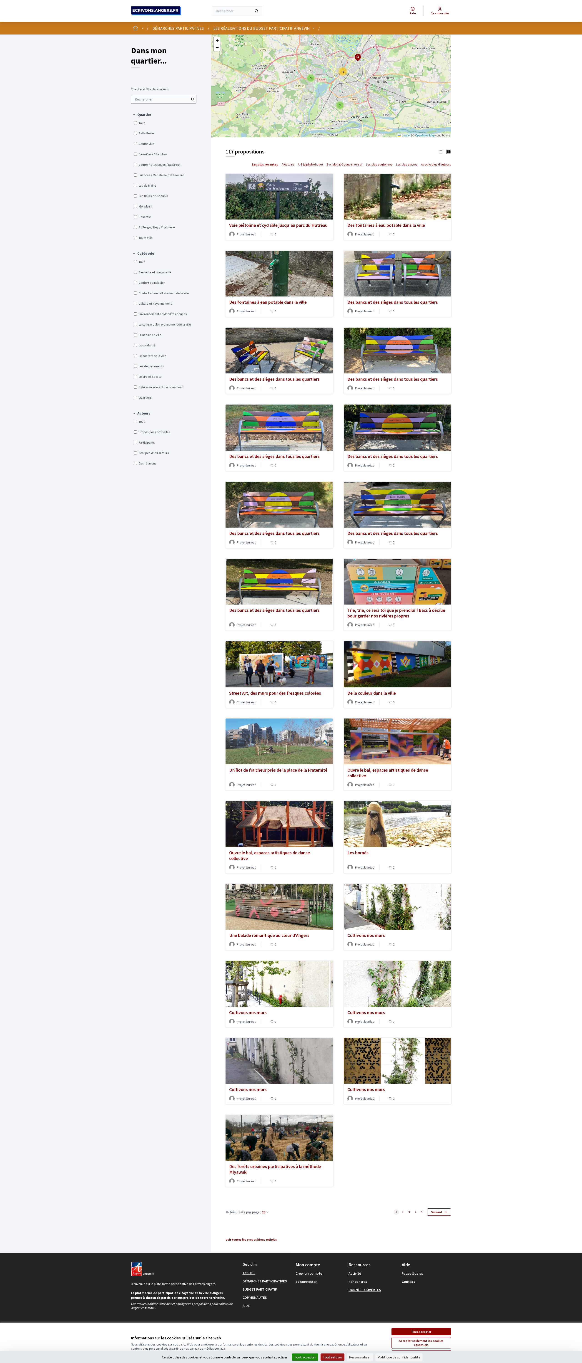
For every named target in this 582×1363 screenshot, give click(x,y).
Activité (355, 1273)
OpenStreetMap (425, 135)
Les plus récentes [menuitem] (265, 164)
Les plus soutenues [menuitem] (379, 164)
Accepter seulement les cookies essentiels (421, 1343)
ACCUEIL (249, 1273)
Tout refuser (332, 1357)
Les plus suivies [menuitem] (406, 164)
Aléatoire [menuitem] (288, 164)
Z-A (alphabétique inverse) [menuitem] (344, 164)
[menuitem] (163, 99)
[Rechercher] (256, 11)
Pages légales (412, 1273)
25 (264, 1212)
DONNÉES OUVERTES (365, 1289)
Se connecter (306, 1281)
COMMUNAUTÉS (255, 1297)
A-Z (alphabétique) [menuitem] (310, 164)
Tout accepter (421, 1332)
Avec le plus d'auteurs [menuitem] (436, 164)
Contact (408, 1281)
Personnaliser (360, 1357)
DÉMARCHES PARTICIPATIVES (178, 28)
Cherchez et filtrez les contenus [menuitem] (149, 89)
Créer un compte (309, 1273)
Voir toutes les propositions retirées (251, 1239)
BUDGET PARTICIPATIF (260, 1289)
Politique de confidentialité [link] (399, 1357)
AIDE (246, 1305)
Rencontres (358, 1281)
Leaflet (405, 135)
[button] (142, 114)
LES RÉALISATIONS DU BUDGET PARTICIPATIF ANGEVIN (261, 28)
